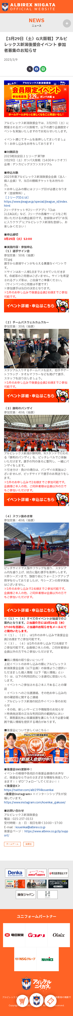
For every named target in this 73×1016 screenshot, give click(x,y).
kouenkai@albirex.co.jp (30, 827)
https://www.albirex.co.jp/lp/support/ (36, 833)
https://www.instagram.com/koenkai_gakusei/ (35, 802)
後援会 (29, 844)
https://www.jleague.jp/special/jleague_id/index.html (36, 204)
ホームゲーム (12, 844)
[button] (36, 1000)
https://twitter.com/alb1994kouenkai (29, 790)
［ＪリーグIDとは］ (17, 198)
